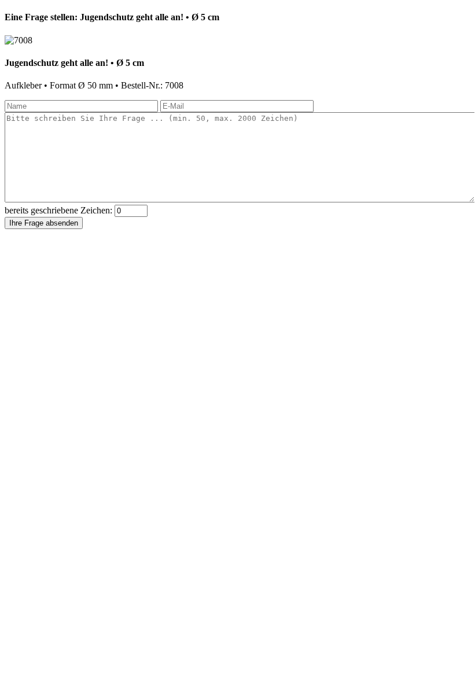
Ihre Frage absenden (43, 223)
